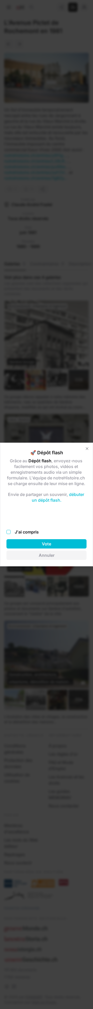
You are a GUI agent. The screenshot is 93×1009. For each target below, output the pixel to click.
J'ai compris (27, 532)
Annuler (47, 555)
